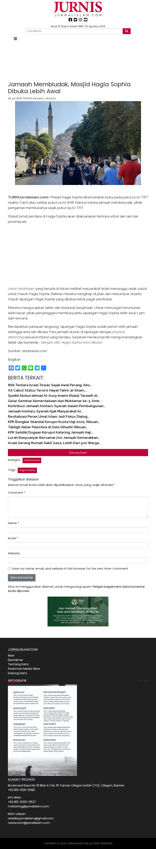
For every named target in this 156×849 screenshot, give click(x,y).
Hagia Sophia (27, 470)
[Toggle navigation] (15, 39)
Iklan (11, 655)
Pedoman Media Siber (24, 669)
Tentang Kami (18, 664)
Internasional (32, 460)
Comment (16, 493)
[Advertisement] (78, 61)
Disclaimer (15, 660)
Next (145, 680)
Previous (141, 680)
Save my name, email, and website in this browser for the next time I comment (70, 569)
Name (13, 523)
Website (14, 553)
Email (13, 538)
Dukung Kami (78, 452)
